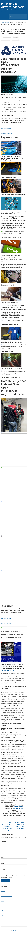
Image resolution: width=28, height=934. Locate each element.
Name (2, 857)
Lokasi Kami (4, 910)
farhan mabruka (7, 37)
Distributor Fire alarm (6, 896)
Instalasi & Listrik (5, 40)
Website (3, 869)
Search (24, 16)
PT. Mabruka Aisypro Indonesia (13, 5)
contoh (3, 891)
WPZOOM (15, 930)
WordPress (9, 929)
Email (2, 863)
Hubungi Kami (4, 906)
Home (2, 22)
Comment (3, 841)
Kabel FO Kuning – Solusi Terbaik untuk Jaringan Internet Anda (20, 825)
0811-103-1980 (7, 670)
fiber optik (7, 22)
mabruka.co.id (18, 807)
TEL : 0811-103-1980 (6, 133)
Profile (2, 915)
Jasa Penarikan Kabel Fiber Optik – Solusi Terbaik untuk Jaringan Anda (7, 826)
